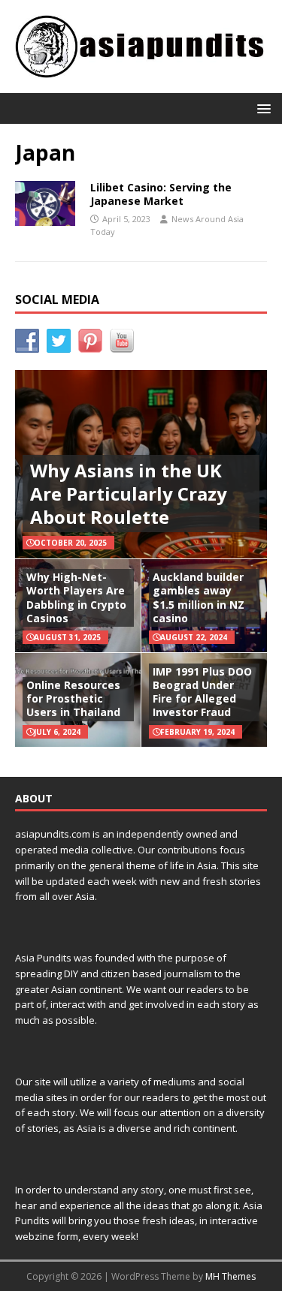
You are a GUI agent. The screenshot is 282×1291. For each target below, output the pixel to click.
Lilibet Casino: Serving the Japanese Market (161, 194)
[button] (261, 108)
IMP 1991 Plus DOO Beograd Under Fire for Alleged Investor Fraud (202, 692)
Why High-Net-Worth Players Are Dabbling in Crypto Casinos (76, 597)
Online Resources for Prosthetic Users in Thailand (73, 698)
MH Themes (230, 1276)
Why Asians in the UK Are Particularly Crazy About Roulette (128, 493)
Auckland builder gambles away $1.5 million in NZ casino (198, 597)
